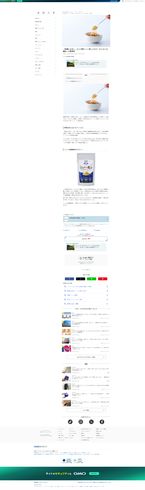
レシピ (36, 51)
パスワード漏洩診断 (63, 452)
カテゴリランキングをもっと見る (86, 357)
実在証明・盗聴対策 (37, 454)
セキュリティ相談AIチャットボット (84, 452)
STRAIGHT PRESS (70, 56)
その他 (103, 486)
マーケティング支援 (70, 486)
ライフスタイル (39, 54)
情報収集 (81, 486)
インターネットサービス (38, 486)
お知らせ (37, 18)
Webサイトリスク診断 (72, 452)
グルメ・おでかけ (39, 61)
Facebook (97, 230)
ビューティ (37, 48)
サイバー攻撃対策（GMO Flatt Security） (74, 454)
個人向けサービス (97, 486)
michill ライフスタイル (105, 318)
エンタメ (37, 58)
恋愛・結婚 (37, 64)
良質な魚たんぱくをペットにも (74, 78)
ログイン (37, 25)
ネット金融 (86, 486)
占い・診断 (37, 68)
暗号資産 (90, 486)
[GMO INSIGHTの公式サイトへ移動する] (40, 447)
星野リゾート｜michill (40, 41)
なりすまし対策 (86, 454)
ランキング (37, 35)
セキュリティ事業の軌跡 (94, 454)
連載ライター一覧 (39, 28)
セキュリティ (63, 486)
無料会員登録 (38, 21)
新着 (36, 31)
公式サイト (67, 230)
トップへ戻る (85, 269)
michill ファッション (105, 389)
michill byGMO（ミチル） (67, 12)
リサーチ (76, 486)
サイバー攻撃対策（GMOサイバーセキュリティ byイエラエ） (54, 454)
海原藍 (108, 372)
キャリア (37, 71)
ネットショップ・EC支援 (48, 486)
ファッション (38, 44)
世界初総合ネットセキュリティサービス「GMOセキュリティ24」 (46, 452)
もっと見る (86, 410)
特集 (36, 38)
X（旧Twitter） (83, 230)
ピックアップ (38, 74)
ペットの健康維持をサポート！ (74, 81)
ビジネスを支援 (56, 486)
